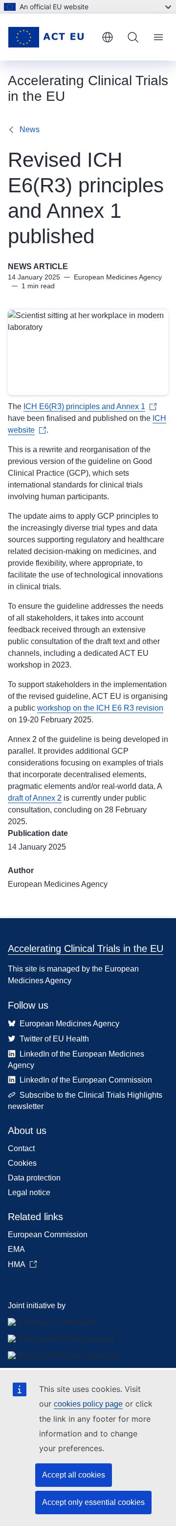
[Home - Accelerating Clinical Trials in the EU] (51, 37)
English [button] (107, 37)
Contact (21, 1148)
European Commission (48, 1234)
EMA (16, 1249)
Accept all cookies (73, 1475)
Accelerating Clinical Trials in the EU (85, 948)
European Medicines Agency (58, 884)
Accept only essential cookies (93, 1502)
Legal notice (29, 1192)
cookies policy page (88, 1404)
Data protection (34, 1178)
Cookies (22, 1163)
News (30, 129)
